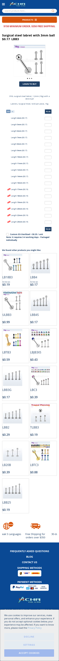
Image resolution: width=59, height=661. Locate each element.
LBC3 (33, 390)
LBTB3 (6, 352)
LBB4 (33, 277)
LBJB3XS (35, 352)
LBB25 (6, 502)
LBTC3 (34, 465)
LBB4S (34, 315)
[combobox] (29, 11)
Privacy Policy (35, 627)
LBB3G (6, 390)
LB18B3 (7, 277)
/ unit (27, 237)
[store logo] (17, 4)
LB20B (6, 465)
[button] (27, 78)
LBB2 (5, 427)
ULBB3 (6, 315)
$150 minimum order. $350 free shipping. (29, 26)
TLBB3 (34, 427)
